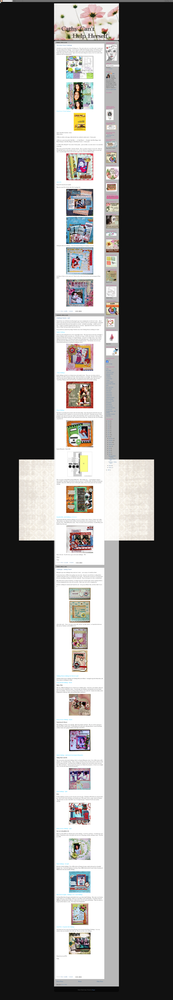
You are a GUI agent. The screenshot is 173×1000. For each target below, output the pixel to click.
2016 (109, 425)
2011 (109, 434)
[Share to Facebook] (79, 311)
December (111, 438)
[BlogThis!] (77, 311)
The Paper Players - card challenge (111, 412)
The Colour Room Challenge (64, 45)
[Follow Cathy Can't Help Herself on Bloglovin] (111, 60)
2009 (109, 470)
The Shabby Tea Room (110, 414)
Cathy (113, 73)
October (110, 442)
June (110, 450)
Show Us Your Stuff (110, 401)
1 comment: (71, 311)
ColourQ (107, 380)
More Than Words (109, 387)
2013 (109, 430)
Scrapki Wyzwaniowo (110, 397)
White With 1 (108, 416)
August (110, 446)
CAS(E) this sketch (110, 372)
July (110, 448)
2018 (109, 421)
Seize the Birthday (109, 399)
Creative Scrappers (109, 382)
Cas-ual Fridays (109, 378)
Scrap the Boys (109, 394)
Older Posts (100, 981)
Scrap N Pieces (109, 392)
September (111, 444)
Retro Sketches (109, 388)
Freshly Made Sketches (110, 383)
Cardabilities (108, 376)
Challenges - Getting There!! (64, 569)
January (110, 467)
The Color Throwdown (110, 407)
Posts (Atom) (64, 984)
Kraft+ (107, 385)
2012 (109, 432)
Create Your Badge (109, 363)
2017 (109, 423)
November (111, 440)
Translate (110, 68)
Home (80, 981)
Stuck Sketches (109, 404)
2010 (109, 436)
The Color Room (109, 406)
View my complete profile (111, 89)
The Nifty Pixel (109, 409)
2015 (109, 427)
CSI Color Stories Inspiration (109, 374)
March (110, 465)
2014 (109, 428)
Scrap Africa (108, 390)
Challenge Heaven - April (63, 318)
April (110, 454)
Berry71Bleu (108, 370)
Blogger (93, 989)
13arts (107, 368)
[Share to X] (78, 311)
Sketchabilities (109, 402)
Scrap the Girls (109, 395)
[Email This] (76, 311)
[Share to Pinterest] (81, 311)
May (110, 452)
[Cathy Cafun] (107, 362)
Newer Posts (59, 981)
